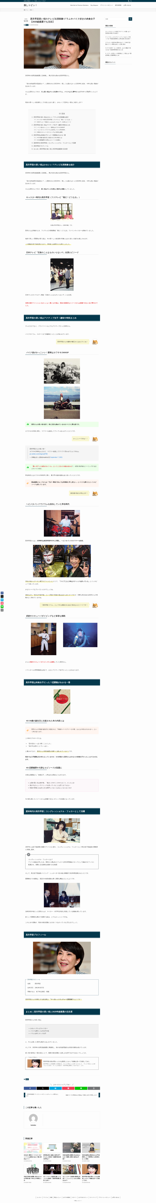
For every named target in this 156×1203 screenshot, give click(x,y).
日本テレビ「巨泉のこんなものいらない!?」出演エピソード (54, 122)
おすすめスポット (83, 1197)
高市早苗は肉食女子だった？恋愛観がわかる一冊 (50, 135)
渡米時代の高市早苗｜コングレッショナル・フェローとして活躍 (55, 143)
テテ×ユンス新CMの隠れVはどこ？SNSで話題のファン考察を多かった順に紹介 (117, 43)
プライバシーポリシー (104, 1197)
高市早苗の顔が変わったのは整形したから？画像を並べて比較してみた (66, 1061)
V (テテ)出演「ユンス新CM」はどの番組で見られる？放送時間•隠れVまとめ (118, 48)
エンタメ (39, 1197)
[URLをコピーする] (94, 1088)
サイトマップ (93, 1197)
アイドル (45, 1197)
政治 (27, 24)
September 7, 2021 (56, 457)
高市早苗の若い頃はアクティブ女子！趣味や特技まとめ (52, 125)
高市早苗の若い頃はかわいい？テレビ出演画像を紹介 (51, 117)
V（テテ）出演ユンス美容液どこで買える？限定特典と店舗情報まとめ (118, 54)
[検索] (131, 1)
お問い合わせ (115, 1197)
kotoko (33, 1125)
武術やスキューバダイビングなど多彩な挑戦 (49, 132)
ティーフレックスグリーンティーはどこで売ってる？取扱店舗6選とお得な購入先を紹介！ (118, 37)
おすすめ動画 (66, 1197)
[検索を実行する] (130, 19)
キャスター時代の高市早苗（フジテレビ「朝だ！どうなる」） (55, 119)
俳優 (51, 1197)
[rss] (128, 1)
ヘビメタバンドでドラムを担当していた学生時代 (51, 129)
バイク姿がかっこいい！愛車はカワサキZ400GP (51, 127)
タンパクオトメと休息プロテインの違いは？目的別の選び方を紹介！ (118, 32)
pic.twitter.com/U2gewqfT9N (39, 454)
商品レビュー (57, 1197)
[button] (30, 1088)
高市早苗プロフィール (41, 146)
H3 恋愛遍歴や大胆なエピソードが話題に (49, 140)
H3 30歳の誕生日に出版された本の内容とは (49, 137)
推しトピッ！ (30, 5)
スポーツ (74, 1197)
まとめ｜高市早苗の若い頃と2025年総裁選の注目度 (51, 149)
